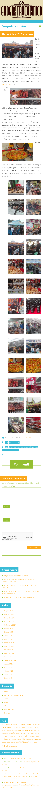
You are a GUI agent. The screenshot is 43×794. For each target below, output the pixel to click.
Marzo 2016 (8, 639)
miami (38, 736)
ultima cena (34, 742)
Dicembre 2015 (9, 650)
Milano (9, 739)
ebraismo (9, 730)
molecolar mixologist (16, 739)
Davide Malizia (30, 727)
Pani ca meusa (7, 84)
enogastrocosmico (25, 730)
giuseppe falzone (12, 733)
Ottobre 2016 (9, 621)
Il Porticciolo (30, 733)
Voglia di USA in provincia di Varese (16, 576)
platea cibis (34, 447)
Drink (6, 692)
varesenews (13, 746)
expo (6, 699)
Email (6, 520)
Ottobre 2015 (9, 657)
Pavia (31, 739)
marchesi (26, 736)
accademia (5, 724)
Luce (20, 736)
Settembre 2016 (10, 625)
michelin (4, 739)
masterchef (33, 736)
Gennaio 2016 (9, 646)
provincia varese (15, 742)
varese (11, 450)
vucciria (16, 450)
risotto (21, 742)
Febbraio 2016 (9, 643)
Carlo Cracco (17, 727)
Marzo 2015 (8, 678)
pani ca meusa (25, 447)
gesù (3, 733)
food (6, 442)
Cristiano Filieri (28, 438)
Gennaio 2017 (9, 614)
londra (11, 736)
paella (18, 447)
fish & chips (12, 447)
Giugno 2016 (8, 628)
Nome (6, 507)
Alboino (14, 724)
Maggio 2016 (8, 632)
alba (10, 724)
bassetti (29, 724)
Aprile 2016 (8, 635)
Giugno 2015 (8, 671)
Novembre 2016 (9, 618)
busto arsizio (7, 727)
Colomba (23, 727)
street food (5, 450)
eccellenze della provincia (13, 695)
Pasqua (28, 739)
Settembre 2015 (10, 660)
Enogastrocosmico (14, 26)
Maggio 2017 (8, 611)
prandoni (8, 742)
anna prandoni (21, 724)
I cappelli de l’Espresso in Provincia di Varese (19, 597)
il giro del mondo (14, 442)
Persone (7, 713)
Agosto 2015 (8, 664)
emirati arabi (15, 730)
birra (6, 447)
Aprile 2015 (8, 674)
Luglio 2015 (8, 667)
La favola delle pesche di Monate (21, 758)
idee (6, 706)
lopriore (15, 736)
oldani (23, 739)
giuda (5, 733)
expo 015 (35, 730)
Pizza (35, 739)
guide (24, 733)
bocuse (37, 724)
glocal (20, 733)
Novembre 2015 (9, 653)
